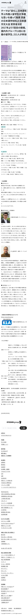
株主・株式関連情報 (5, 559)
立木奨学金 (3, 510)
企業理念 (3, 462)
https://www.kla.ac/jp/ (7, 317)
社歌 (2, 476)
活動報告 (3, 541)
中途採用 (3, 593)
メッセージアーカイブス (6, 548)
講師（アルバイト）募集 (6, 595)
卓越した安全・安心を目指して (8, 532)
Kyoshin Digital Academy (7, 523)
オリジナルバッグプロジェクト (7, 505)
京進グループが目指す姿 (6, 480)
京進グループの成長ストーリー (8, 557)
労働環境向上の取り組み (6, 496)
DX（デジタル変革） (5, 519)
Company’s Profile (5, 471)
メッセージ (3, 561)
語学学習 (3, 449)
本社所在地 (3, 478)
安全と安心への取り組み (6, 537)
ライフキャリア (4, 451)
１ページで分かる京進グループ (8, 555)
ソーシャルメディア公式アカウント (8, 487)
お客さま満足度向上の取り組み (8, 494)
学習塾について (4, 444)
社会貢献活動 (4, 514)
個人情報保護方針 (17, 608)
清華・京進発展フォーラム (6, 507)
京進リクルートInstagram (7, 586)
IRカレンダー (4, 571)
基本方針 (3, 534)
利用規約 (10, 608)
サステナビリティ (5, 492)
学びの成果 (3, 442)
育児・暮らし (4, 453)
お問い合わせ (4, 608)
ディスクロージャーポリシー (7, 573)
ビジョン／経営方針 (5, 564)
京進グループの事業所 (6, 455)
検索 (24, 428)
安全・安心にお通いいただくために (9, 539)
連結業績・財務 (4, 566)
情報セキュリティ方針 (6, 525)
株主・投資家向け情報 (6, 552)
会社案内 (3, 460)
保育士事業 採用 (5, 598)
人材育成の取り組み (5, 498)
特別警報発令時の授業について (7, 610)
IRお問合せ (3, 580)
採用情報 (3, 584)
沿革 (2, 473)
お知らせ (6, 41)
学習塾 (2, 440)
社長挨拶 (3, 467)
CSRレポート (4, 501)
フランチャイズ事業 (5, 485)
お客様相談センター (5, 543)
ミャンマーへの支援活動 (6, 503)
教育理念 (3, 464)
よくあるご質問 (4, 575)
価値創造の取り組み (5, 512)
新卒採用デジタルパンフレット (7, 591)
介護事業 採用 (4, 602)
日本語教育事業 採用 (6, 600)
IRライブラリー (4, 568)
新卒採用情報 (4, 589)
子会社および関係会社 (6, 482)
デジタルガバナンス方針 (6, 528)
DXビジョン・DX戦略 (5, 521)
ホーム (1, 41)
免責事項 (3, 577)
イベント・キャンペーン (6, 435)
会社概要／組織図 (5, 469)
